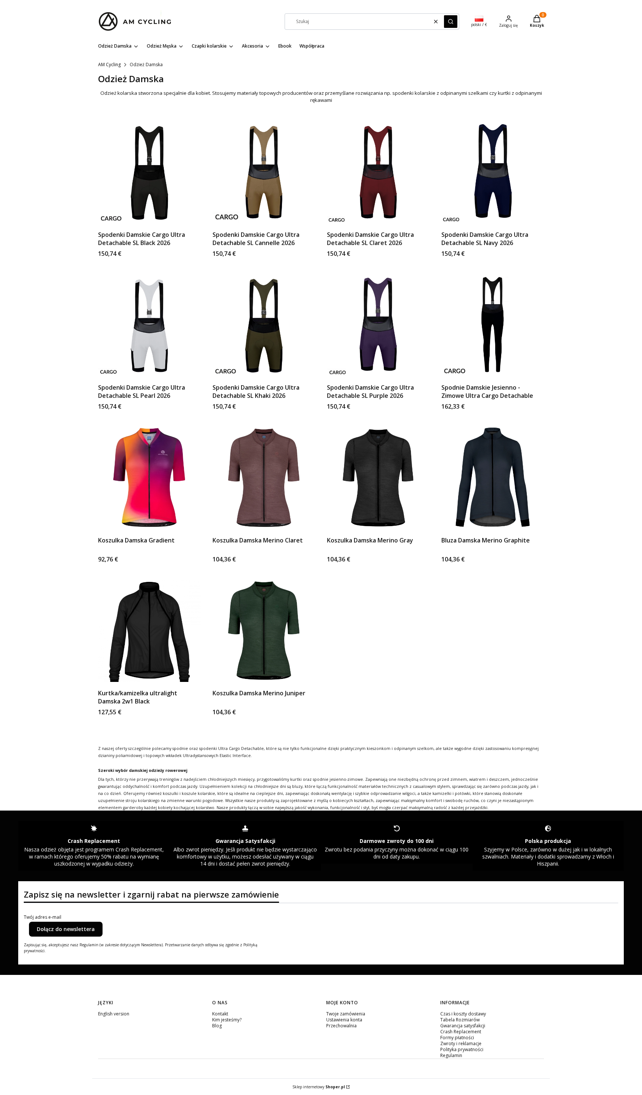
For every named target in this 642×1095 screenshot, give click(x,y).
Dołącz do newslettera (66, 929)
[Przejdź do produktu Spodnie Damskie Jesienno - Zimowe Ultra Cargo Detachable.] (492, 325)
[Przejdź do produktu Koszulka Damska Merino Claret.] (264, 478)
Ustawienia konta (344, 1020)
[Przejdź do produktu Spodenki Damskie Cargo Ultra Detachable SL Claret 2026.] (378, 172)
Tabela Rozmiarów (460, 1020)
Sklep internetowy (318, 1086)
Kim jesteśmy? (226, 1020)
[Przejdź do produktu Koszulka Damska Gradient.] (149, 478)
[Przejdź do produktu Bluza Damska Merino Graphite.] (492, 478)
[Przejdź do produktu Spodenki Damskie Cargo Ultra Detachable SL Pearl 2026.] (149, 325)
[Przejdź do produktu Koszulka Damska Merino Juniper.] (264, 630)
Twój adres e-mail (42, 917)
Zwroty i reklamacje (461, 1043)
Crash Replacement (460, 1031)
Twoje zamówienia (345, 1014)
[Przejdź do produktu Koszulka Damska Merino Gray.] (378, 478)
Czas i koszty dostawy (463, 1014)
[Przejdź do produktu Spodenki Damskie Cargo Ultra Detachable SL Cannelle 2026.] (264, 172)
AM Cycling (109, 64)
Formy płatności (457, 1037)
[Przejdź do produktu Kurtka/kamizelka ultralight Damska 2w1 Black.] (149, 630)
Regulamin (451, 1055)
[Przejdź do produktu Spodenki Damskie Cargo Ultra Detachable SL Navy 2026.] (492, 172)
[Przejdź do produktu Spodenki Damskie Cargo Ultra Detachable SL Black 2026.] (149, 172)
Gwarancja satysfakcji (462, 1025)
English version (113, 1014)
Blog (217, 1025)
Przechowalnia (341, 1025)
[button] (450, 21)
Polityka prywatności (461, 1049)
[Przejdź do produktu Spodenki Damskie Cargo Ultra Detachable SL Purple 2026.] (378, 325)
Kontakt (220, 1014)
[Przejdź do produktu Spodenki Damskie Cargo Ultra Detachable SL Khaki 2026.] (264, 325)
